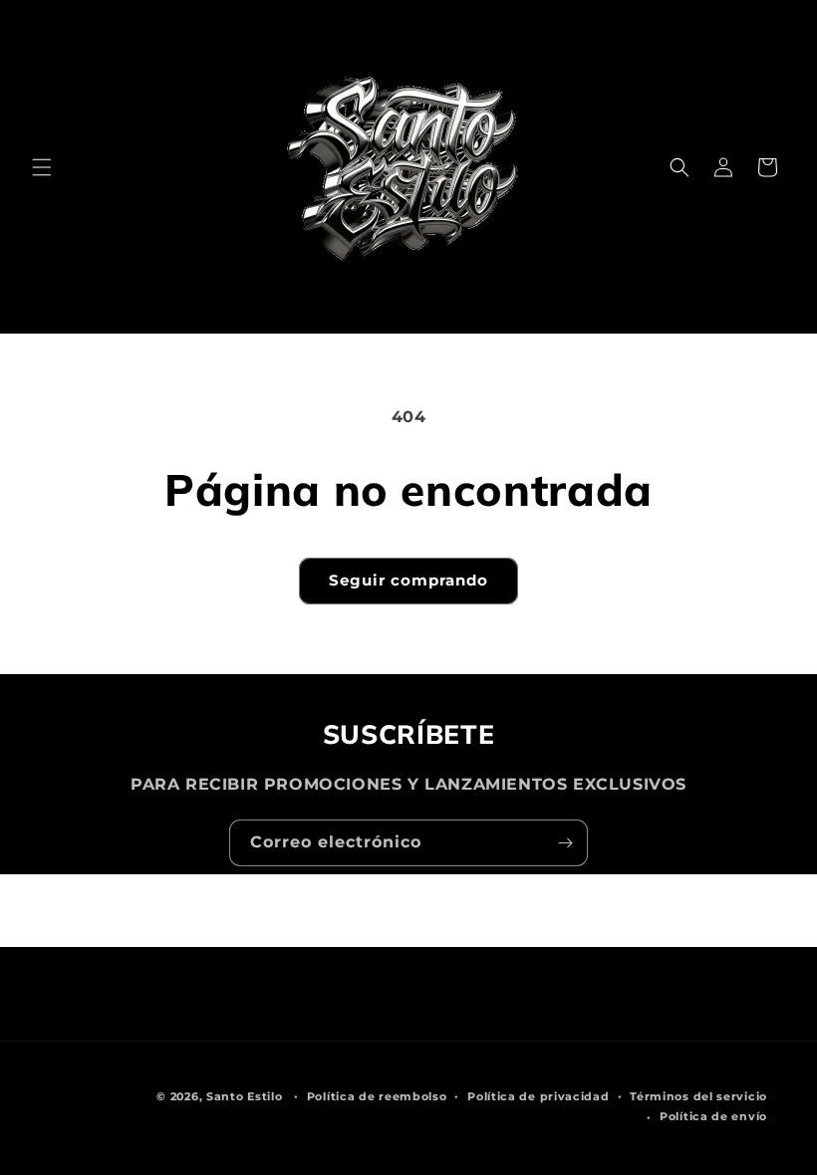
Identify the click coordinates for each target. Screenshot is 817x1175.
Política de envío (713, 1116)
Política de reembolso (377, 1096)
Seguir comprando (408, 580)
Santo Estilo (244, 1096)
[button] (42, 167)
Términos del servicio (698, 1096)
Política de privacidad (538, 1096)
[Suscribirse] (565, 843)
